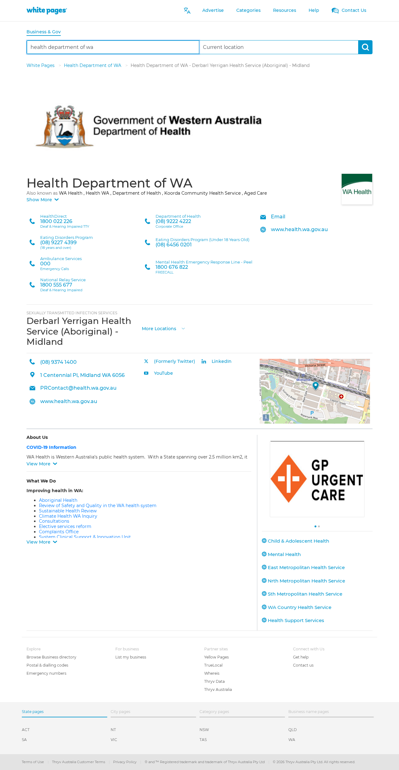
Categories (248, 10)
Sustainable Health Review (68, 511)
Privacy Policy (125, 762)
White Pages (41, 65)
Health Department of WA (93, 65)
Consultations (54, 521)
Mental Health (284, 554)
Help (314, 10)
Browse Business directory (51, 657)
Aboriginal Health (58, 500)
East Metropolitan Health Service (306, 567)
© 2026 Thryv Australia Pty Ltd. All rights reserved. (314, 762)
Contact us (303, 665)
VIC (114, 739)
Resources (284, 10)
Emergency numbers (46, 673)
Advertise (213, 10)
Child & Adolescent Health (298, 541)
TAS (203, 739)
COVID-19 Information (52, 447)
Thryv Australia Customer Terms (79, 762)
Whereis (211, 673)
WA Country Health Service (299, 607)
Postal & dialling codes (47, 665)
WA (291, 739)
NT (113, 729)
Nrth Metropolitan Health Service (306, 581)
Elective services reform (65, 526)
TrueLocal (213, 665)
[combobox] (113, 47)
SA (24, 739)
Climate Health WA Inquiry (68, 516)
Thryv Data (214, 681)
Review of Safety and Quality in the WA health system (97, 505)
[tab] (46, 32)
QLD (292, 729)
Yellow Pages (216, 657)
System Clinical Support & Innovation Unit (85, 537)
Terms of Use (33, 762)
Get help (301, 657)
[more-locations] (183, 328)
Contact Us (353, 10)
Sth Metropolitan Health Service (304, 594)
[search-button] (365, 47)
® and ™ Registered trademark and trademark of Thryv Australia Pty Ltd (205, 762)
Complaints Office (59, 532)
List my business (130, 657)
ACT (26, 729)
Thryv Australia (218, 689)
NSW (204, 729)
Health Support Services (295, 620)
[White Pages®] (46, 10)
